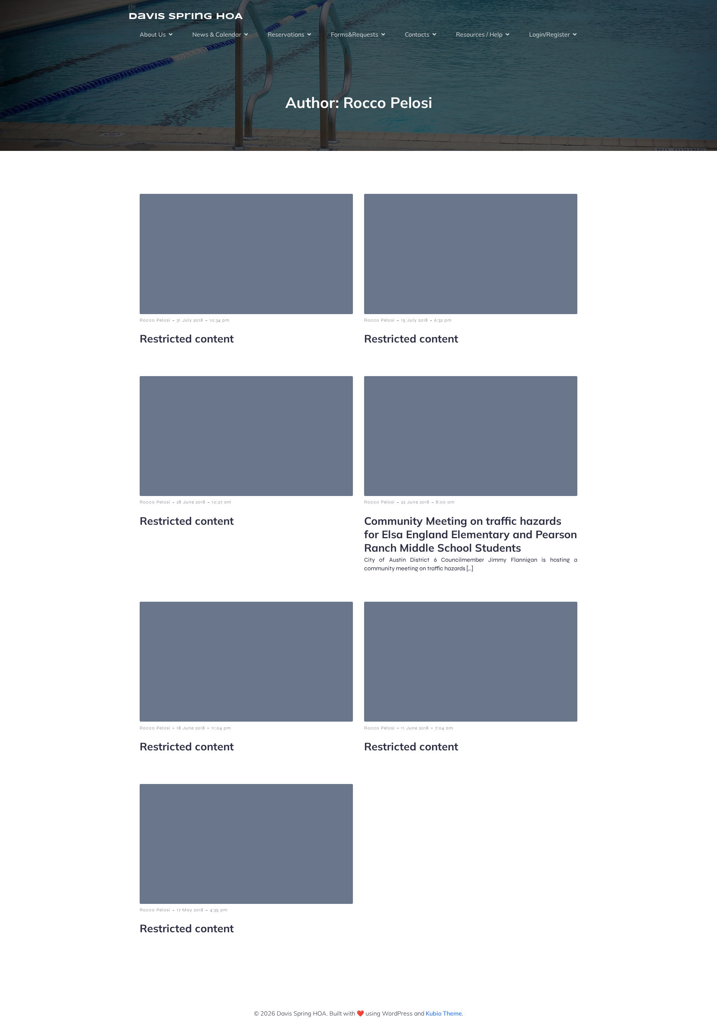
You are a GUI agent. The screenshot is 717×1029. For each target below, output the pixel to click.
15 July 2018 (414, 320)
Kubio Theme (444, 1013)
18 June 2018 (191, 728)
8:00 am (445, 502)
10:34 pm (219, 320)
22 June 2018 (415, 502)
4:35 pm (219, 909)
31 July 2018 (190, 320)
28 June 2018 (191, 502)
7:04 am (444, 728)
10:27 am (222, 502)
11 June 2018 (415, 728)
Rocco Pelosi (155, 320)
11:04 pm (221, 728)
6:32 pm (443, 320)
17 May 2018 (190, 909)
